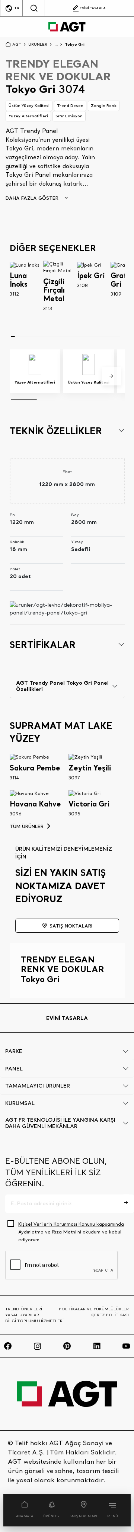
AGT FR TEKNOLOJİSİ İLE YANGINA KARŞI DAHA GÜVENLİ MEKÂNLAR (60, 1123)
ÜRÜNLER (51, 1516)
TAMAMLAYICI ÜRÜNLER (37, 1085)
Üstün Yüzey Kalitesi (29, 105)
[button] (111, 376)
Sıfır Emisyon (69, 115)
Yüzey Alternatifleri (28, 115)
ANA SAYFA (24, 1516)
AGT (16, 44)
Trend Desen (70, 105)
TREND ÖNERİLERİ (23, 1308)
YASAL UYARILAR (22, 1314)
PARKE (13, 1051)
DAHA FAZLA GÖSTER (32, 198)
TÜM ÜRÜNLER (27, 826)
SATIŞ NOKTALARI (83, 1516)
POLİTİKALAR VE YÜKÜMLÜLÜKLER (94, 1308)
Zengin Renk (104, 105)
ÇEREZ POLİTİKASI (110, 1314)
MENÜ (112, 1516)
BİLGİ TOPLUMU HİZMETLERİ (34, 1320)
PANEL (14, 1068)
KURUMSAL (20, 1103)
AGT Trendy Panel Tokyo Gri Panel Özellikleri (62, 685)
